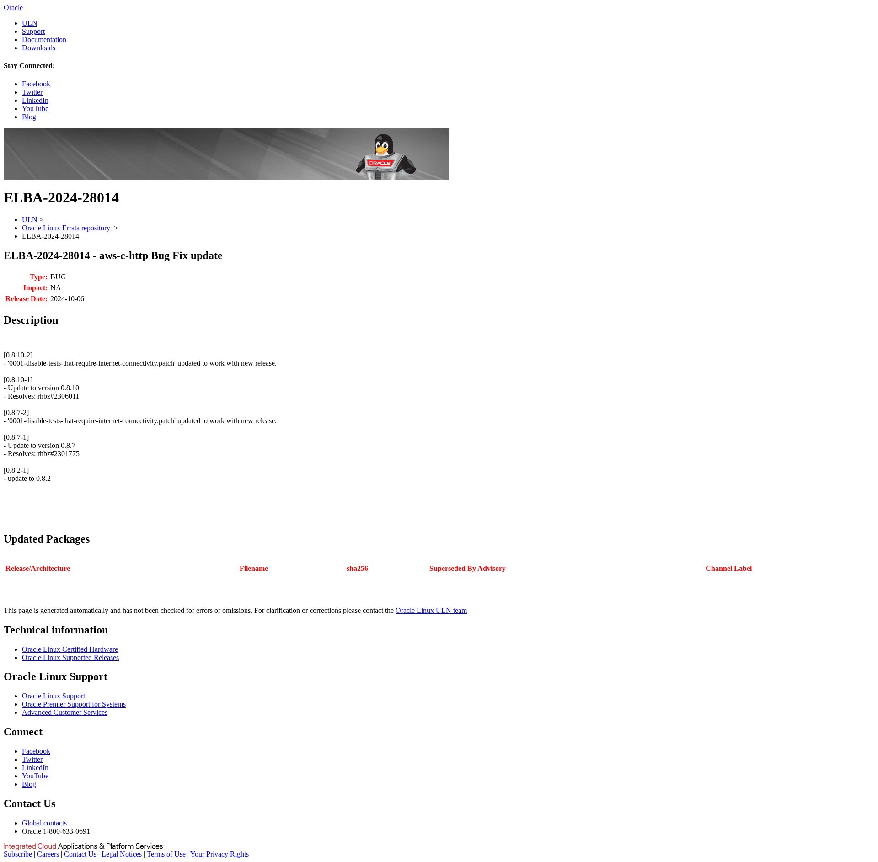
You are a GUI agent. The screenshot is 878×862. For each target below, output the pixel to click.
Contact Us (80, 854)
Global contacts (44, 823)
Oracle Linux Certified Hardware (70, 649)
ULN (29, 23)
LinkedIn (35, 100)
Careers (48, 854)
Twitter (32, 92)
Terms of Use (166, 854)
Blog (29, 117)
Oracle (13, 7)
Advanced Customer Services (64, 712)
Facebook (36, 84)
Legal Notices (122, 854)
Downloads (38, 48)
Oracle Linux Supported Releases (70, 657)
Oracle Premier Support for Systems (74, 704)
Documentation (44, 39)
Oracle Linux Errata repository (67, 228)
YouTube (35, 108)
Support (33, 31)
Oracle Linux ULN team (431, 610)
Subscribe (18, 854)
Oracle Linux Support (53, 696)
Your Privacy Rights (219, 854)
